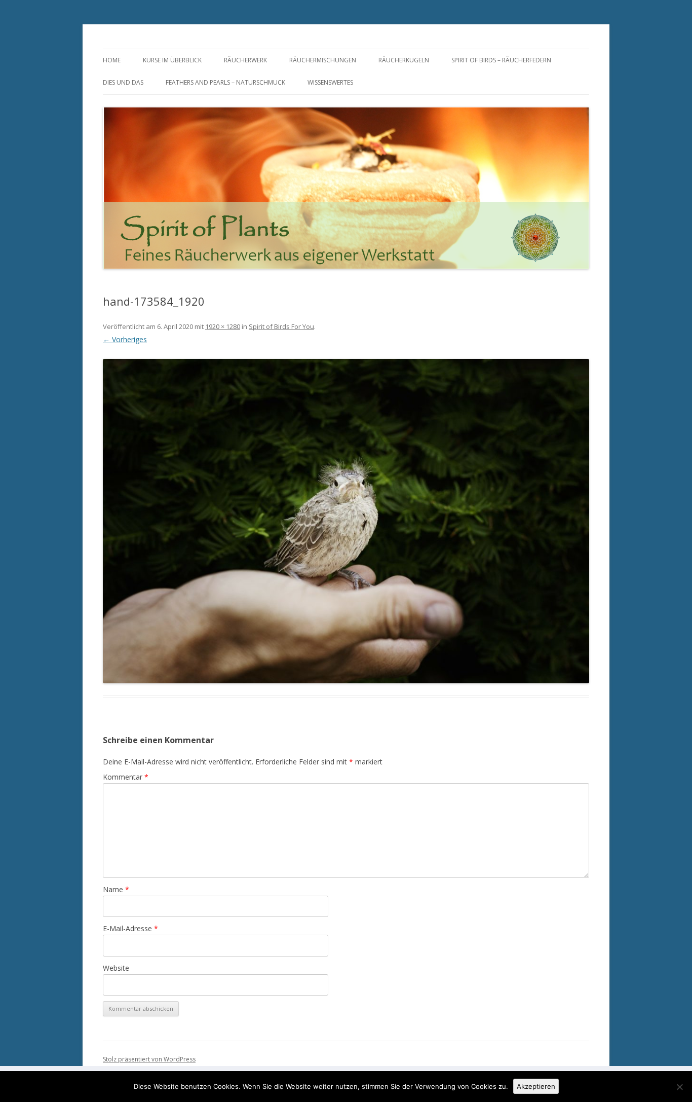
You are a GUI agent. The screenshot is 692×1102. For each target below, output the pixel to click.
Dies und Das (123, 82)
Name (116, 889)
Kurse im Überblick (172, 60)
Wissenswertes (330, 82)
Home (112, 60)
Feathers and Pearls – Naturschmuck (225, 82)
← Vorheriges (125, 339)
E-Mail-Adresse (130, 928)
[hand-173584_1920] (346, 521)
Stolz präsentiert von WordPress (149, 1059)
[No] (679, 1087)
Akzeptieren (536, 1086)
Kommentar (125, 777)
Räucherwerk (245, 60)
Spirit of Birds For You (281, 326)
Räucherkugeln (403, 60)
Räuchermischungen (322, 60)
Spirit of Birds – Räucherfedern (501, 60)
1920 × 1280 (222, 326)
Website (116, 968)
